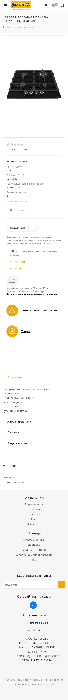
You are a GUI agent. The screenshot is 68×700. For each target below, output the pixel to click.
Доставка (34, 544)
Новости (34, 514)
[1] (8, 144)
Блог (34, 519)
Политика (34, 509)
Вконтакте (33, 605)
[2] (12, 144)
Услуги (25, 331)
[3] (15, 144)
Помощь (34, 533)
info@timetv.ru (37, 630)
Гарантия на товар (34, 549)
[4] (18, 144)
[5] (22, 144)
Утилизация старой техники (40, 310)
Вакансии (34, 524)
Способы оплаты (34, 539)
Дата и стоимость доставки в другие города (31, 294)
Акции (34, 560)
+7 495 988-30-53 (37, 622)
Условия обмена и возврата (34, 555)
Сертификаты (34, 504)
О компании (34, 498)
